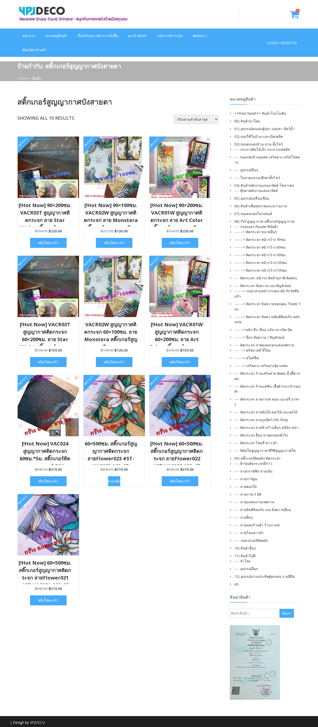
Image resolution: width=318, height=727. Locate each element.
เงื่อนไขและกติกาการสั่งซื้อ (97, 35)
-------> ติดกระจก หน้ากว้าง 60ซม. (260, 247)
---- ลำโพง (242, 561)
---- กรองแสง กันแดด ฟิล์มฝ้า (256, 226)
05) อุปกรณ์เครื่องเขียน (251, 198)
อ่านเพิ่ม (114, 481)
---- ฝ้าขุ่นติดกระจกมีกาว (253, 463)
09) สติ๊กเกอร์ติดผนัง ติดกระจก (257, 458)
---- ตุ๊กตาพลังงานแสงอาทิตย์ (256, 190)
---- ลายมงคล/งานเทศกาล (254, 502)
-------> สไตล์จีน (246, 358)
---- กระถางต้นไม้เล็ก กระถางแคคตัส (262, 149)
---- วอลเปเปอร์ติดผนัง (251, 540)
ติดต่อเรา (200, 35)
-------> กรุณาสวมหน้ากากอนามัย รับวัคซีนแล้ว (266, 293)
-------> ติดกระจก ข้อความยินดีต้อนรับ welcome (267, 319)
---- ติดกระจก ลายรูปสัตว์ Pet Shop (261, 419)
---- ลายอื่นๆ (243, 517)
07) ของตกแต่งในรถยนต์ (253, 213)
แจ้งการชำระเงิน (170, 35)
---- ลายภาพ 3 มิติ (247, 494)
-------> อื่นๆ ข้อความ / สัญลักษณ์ (259, 337)
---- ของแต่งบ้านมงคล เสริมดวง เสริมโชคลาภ (267, 160)
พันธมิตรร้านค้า (34, 49)
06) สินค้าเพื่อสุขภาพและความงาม (260, 206)
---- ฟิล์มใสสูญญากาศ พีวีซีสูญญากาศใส (265, 450)
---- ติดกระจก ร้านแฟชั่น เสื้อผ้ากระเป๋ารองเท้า (267, 389)
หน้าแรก (28, 35)
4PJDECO (37, 722)
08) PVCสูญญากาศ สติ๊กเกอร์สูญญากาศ (264, 221)
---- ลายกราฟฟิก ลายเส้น (253, 471)
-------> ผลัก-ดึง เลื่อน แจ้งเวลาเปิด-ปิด (263, 329)
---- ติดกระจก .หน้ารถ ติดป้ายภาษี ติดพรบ (265, 278)
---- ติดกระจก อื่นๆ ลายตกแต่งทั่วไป (261, 435)
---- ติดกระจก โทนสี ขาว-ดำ (256, 442)
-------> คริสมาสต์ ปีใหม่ (252, 350)
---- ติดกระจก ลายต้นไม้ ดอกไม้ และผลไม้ (265, 412)
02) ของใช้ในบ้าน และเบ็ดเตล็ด (258, 136)
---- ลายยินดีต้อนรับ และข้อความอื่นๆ (262, 509)
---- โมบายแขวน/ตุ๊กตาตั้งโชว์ (257, 177)
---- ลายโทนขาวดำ (249, 532)
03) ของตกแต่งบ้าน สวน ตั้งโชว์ (258, 144)
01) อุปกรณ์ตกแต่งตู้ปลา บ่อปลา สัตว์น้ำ (264, 128)
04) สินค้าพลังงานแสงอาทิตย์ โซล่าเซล (264, 185)
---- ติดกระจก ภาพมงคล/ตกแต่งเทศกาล (264, 345)
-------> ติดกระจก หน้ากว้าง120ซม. (260, 262)
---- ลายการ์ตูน (245, 478)
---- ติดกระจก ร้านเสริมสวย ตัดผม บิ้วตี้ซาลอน (267, 376)
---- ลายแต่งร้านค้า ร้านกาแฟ (256, 525)
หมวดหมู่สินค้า (56, 35)
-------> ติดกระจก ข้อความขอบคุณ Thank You (267, 306)
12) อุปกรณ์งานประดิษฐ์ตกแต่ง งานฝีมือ (264, 576)
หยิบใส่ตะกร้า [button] (48, 242)
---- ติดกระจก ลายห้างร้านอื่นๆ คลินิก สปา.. (267, 427)
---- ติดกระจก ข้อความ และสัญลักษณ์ (262, 285)
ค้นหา (286, 613)
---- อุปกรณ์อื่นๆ (246, 170)
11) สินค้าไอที (244, 555)
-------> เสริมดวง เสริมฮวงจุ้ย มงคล (261, 365)
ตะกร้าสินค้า (137, 35)
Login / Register (282, 42)
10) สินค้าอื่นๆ (245, 548)
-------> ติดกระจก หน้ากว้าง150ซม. (260, 270)
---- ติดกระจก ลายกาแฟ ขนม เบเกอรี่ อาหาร (267, 402)
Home (22, 78)
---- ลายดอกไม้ (245, 486)
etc (236, 584)
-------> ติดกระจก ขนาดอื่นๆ (255, 231)
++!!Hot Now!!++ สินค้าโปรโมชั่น (260, 113)
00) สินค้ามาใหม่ (247, 121)
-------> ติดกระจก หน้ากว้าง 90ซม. (260, 255)
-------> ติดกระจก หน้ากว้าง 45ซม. (260, 239)
